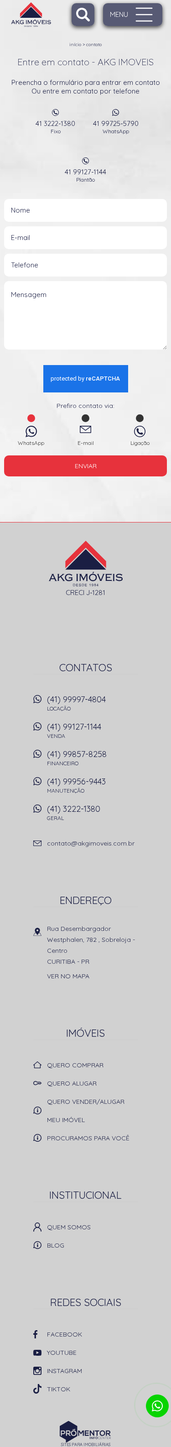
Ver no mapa (68, 976)
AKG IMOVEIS (85, 563)
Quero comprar (75, 1065)
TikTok (58, 1389)
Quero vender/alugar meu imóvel (85, 1110)
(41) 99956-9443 (76, 785)
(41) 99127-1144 (74, 730)
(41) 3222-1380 (73, 812)
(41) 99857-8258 (77, 758)
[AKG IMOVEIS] (46, 14)
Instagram (64, 1371)
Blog (55, 1245)
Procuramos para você (88, 1138)
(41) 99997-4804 (76, 703)
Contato (94, 44)
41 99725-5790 (116, 127)
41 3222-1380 (55, 127)
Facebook (64, 1334)
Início (75, 44)
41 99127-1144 (85, 175)
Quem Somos (69, 1227)
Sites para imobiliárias (85, 1444)
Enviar (86, 466)
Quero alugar (72, 1083)
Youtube (62, 1352)
